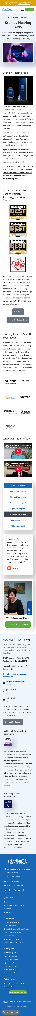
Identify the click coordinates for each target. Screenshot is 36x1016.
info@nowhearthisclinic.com (15, 682)
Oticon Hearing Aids (18, 491)
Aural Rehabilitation (10, 925)
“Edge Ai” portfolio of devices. (15, 145)
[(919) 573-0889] (4, 700)
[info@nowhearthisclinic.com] (4, 683)
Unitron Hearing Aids (18, 520)
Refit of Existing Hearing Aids (13, 932)
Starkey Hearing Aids (18, 514)
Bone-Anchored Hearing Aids (13, 939)
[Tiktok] (23, 890)
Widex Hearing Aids (18, 526)
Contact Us (7, 912)
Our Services (8, 909)
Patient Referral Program (11, 922)
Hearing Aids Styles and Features (14, 905)
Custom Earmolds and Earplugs (13, 942)
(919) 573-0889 (11, 698)
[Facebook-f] (5, 890)
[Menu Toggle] (22, 9)
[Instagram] (14, 890)
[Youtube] (19, 890)
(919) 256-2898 (11, 690)
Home (5, 902)
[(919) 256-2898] (4, 691)
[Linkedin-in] (10, 890)
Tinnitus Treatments (10, 936)
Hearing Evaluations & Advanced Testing (16, 929)
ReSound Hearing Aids (18, 503)
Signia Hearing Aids (18, 509)
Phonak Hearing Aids (18, 497)
